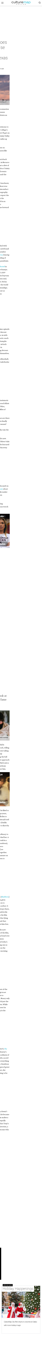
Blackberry (5, 897)
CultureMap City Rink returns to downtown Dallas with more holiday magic (20, 1323)
